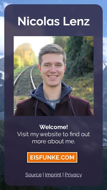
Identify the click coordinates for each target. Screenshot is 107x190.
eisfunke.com (52, 157)
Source (33, 174)
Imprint (53, 174)
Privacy (73, 174)
